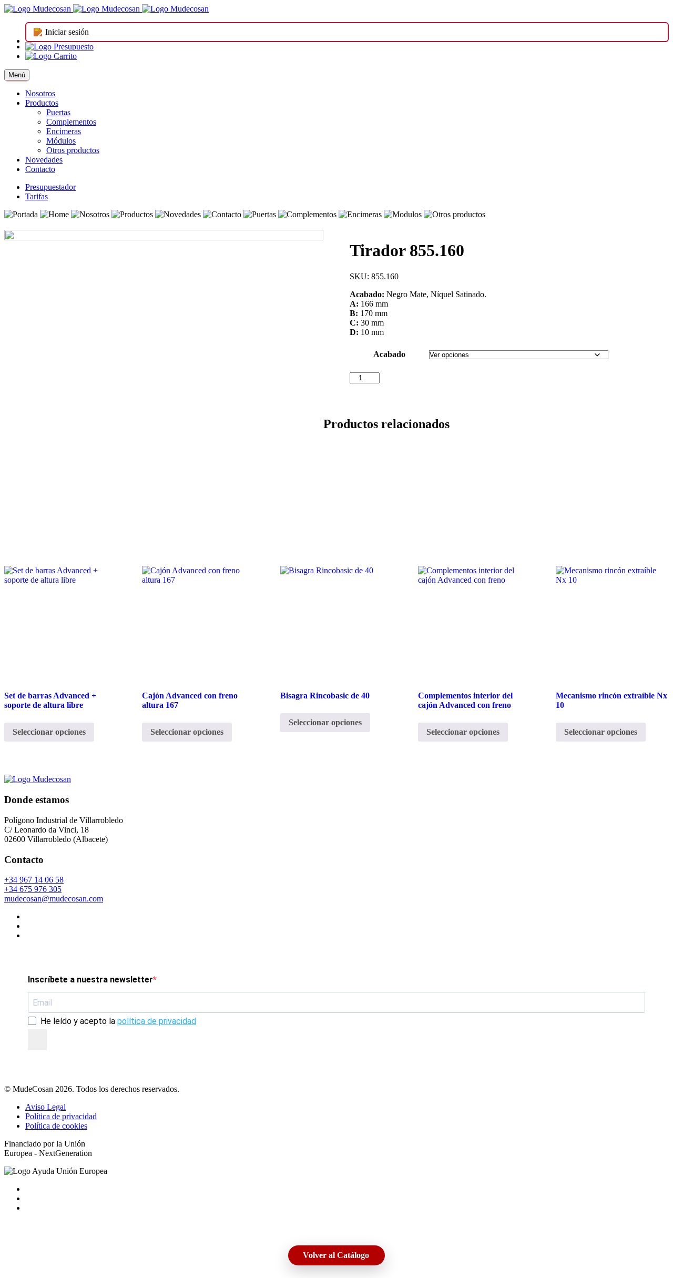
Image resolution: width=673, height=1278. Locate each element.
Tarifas (36, 196)
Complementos (71, 121)
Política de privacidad (61, 1116)
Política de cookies (56, 1125)
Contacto (40, 169)
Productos (41, 102)
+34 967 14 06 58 (34, 879)
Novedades (44, 159)
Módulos (61, 140)
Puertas (58, 112)
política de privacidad (156, 1021)
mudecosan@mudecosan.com (53, 898)
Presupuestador (50, 186)
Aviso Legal (45, 1106)
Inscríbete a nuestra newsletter (90, 980)
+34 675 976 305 (33, 889)
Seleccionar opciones (49, 731)
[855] (163, 389)
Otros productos (72, 150)
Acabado (389, 354)
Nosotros (40, 93)
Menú (16, 75)
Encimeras (63, 131)
